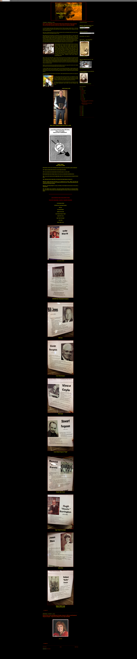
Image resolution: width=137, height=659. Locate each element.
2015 (81, 89)
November (82, 90)
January (82, 99)
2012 (81, 108)
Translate (87, 28)
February (82, 98)
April (82, 95)
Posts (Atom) (48, 648)
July (82, 94)
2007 (81, 115)
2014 (81, 106)
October (82, 91)
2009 (81, 112)
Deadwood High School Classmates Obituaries (86, 21)
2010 (81, 111)
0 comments (45, 610)
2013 (81, 107)
